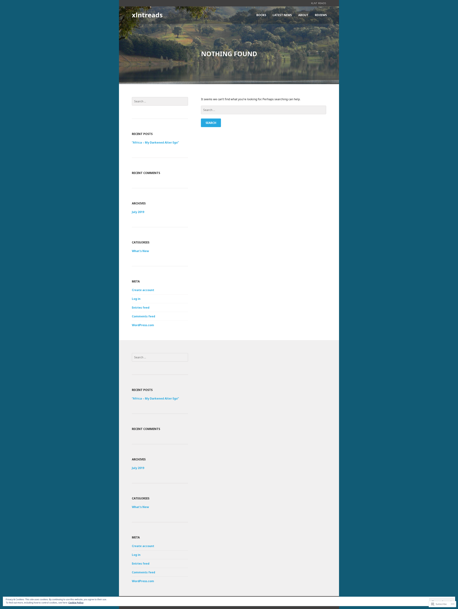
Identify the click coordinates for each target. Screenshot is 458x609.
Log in (136, 299)
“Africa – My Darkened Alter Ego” (155, 142)
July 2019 (138, 212)
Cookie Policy (76, 602)
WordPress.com (143, 325)
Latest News (282, 15)
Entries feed (140, 308)
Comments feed (143, 316)
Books (261, 15)
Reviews (321, 15)
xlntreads (147, 15)
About (303, 15)
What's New (140, 251)
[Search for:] (263, 110)
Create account (143, 290)
